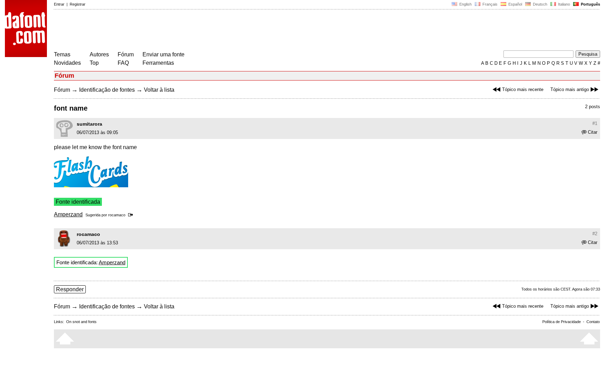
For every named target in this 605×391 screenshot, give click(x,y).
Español (514, 4)
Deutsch (539, 4)
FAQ (123, 63)
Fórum (126, 54)
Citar (592, 132)
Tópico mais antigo (569, 89)
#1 (594, 123)
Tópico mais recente (522, 89)
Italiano (563, 4)
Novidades (67, 63)
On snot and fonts (81, 322)
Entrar (59, 4)
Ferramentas (158, 63)
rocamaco (116, 215)
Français (489, 4)
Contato (593, 322)
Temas (62, 54)
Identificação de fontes (107, 90)
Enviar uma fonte (163, 54)
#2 (594, 233)
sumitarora (89, 124)
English (465, 4)
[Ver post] (131, 215)
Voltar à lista (159, 90)
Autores (99, 54)
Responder (70, 289)
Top (94, 63)
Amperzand (68, 214)
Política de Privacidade (561, 322)
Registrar (77, 4)
